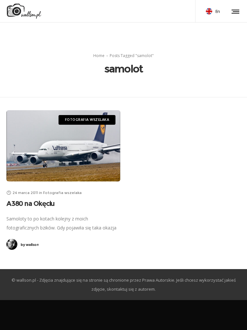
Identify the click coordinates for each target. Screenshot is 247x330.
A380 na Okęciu (30, 203)
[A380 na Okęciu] (63, 145)
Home (99, 55)
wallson (30, 244)
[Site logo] (24, 11)
